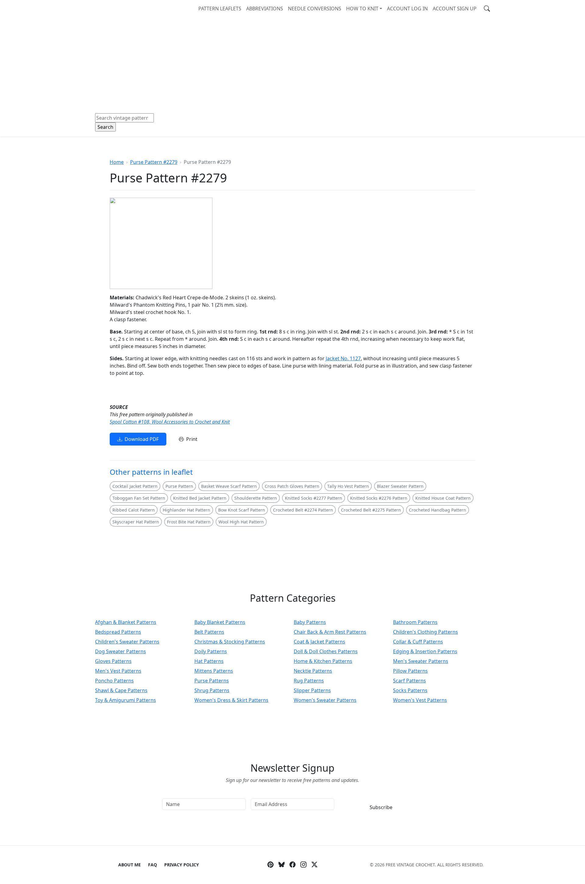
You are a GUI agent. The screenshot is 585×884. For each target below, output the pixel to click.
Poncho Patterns (114, 680)
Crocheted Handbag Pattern (437, 510)
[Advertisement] (292, 62)
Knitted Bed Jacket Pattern (199, 498)
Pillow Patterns (410, 670)
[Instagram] (303, 864)
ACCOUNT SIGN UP (455, 8)
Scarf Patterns (409, 680)
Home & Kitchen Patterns (323, 661)
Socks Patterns (410, 690)
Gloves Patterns (113, 661)
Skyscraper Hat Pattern (135, 522)
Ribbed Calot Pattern (133, 510)
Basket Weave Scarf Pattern (229, 486)
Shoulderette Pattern (255, 498)
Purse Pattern (179, 486)
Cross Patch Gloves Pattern (292, 486)
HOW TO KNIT (362, 8)
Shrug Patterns (211, 690)
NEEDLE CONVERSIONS (314, 8)
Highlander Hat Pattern (186, 510)
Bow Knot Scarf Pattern (241, 510)
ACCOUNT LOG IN (407, 8)
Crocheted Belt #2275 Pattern (371, 510)
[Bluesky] (281, 864)
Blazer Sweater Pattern (400, 486)
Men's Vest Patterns (118, 670)
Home (117, 162)
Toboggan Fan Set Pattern (138, 498)
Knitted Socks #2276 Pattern (378, 498)
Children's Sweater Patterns (127, 641)
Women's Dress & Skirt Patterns (231, 700)
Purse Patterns (211, 680)
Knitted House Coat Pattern (443, 498)
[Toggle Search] (487, 8)
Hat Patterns (209, 661)
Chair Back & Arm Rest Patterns (330, 632)
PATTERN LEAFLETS (219, 8)
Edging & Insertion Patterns (425, 651)
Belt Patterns (209, 632)
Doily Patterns (210, 651)
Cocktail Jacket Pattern (135, 486)
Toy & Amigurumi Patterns (125, 700)
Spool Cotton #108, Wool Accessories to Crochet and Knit (170, 421)
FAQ (152, 865)
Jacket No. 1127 (343, 358)
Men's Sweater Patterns (420, 661)
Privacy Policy (181, 865)
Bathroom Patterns (415, 622)
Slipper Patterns (312, 690)
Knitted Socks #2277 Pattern (313, 498)
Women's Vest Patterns (420, 700)
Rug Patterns (309, 680)
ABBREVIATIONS (264, 8)
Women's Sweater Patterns (325, 700)
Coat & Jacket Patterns (319, 641)
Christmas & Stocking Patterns (229, 641)
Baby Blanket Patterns (219, 622)
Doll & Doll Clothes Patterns (326, 651)
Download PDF (142, 439)
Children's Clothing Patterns (425, 632)
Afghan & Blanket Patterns (125, 622)
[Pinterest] (271, 864)
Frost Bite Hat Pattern (189, 522)
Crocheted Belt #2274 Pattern (303, 510)
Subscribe (381, 807)
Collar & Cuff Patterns (418, 641)
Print (191, 439)
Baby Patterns (310, 622)
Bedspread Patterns (118, 632)
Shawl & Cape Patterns (121, 690)
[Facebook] (292, 864)
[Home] (96, 8)
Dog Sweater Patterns (120, 651)
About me (129, 865)
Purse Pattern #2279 (153, 162)
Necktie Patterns (313, 670)
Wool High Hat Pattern (241, 522)
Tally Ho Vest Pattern (348, 486)
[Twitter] (314, 864)
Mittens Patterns (213, 670)
